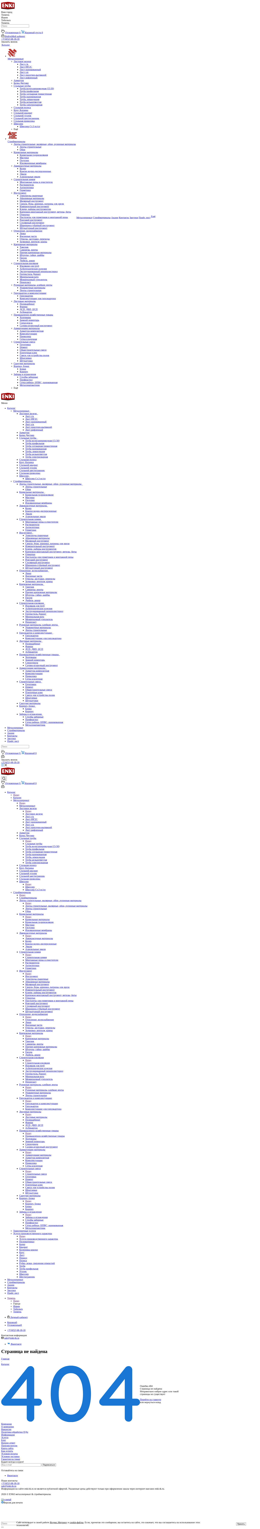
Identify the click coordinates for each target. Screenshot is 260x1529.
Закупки (11, 738)
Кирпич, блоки (27, 706)
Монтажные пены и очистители (41, 522)
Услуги (4, 1437)
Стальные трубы (28, 438)
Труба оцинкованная (35, 448)
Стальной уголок (28, 467)
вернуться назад (152, 1402)
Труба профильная (34, 443)
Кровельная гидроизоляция (39, 495)
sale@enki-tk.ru (11, 1338)
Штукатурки (31, 700)
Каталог (11, 408)
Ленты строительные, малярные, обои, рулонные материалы (51, 484)
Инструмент (26, 532)
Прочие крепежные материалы (41, 592)
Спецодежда (31, 662)
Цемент (29, 687)
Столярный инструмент (37, 562)
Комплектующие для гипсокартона (43, 638)
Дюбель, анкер (32, 600)
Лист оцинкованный (35, 421)
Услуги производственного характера (38, 1239)
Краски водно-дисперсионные (41, 511)
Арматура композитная (37, 671)
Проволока (31, 676)
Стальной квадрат (28, 465)
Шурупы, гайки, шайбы (37, 595)
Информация (8, 1434)
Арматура (24, 432)
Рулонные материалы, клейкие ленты (39, 624)
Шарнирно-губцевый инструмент (42, 565)
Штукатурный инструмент (39, 568)
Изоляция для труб (35, 606)
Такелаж (29, 587)
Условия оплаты (9, 1453)
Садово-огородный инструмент (41, 665)
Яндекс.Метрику (58, 1522)
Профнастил (31, 719)
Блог (3, 1440)
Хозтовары (30, 657)
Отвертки (30, 554)
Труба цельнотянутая (36, 454)
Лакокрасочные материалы (33, 505)
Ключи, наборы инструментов (40, 549)
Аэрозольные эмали (35, 516)
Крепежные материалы (31, 584)
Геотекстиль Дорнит (35, 614)
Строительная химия (30, 519)
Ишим (16, 1306)
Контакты (12, 735)
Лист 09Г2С (31, 419)
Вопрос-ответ (8, 1443)
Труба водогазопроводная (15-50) (42, 440)
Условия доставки (10, 1456)
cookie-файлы (77, 1522)
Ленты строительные (36, 486)
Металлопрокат (21, 411)
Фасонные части (33, 576)
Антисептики (32, 527)
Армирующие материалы (32, 668)
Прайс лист (13, 741)
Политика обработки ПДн (14, 1432)
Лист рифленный (34, 430)
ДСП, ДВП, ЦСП (34, 649)
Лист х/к (29, 424)
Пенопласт (30, 622)
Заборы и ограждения (31, 714)
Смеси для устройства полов (40, 695)
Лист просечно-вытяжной (38, 427)
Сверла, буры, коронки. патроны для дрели (47, 543)
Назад (16, 795)
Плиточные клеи (34, 692)
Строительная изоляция (32, 603)
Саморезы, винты (34, 589)
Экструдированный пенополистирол (44, 611)
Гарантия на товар (10, 1459)
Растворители (32, 524)
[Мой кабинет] (2, 757)
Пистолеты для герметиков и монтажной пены (49, 557)
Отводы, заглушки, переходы (40, 578)
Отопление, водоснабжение (34, 570)
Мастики (29, 497)
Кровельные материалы (32, 492)
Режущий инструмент (36, 560)
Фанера (29, 646)
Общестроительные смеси (38, 689)
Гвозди (28, 597)
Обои (28, 489)
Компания (6, 1424)
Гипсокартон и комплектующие (36, 633)
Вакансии (6, 1429)
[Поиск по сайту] (2, 29)
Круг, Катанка (26, 462)
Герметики (30, 530)
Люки (28, 573)
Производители (9, 1445)
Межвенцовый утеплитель (39, 619)
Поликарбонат (32, 643)
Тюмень (17, 1311)
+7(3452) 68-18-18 (10, 39)
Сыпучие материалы (29, 703)
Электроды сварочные (36, 535)
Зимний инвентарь (35, 660)
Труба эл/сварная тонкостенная (41, 446)
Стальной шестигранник (32, 470)
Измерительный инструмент (40, 546)
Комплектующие (34, 673)
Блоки (28, 708)
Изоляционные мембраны (38, 503)
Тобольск (18, 1309)
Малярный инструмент (37, 541)
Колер (28, 508)
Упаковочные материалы (38, 627)
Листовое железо (28, 413)
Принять (241, 1524)
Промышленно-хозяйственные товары (39, 654)
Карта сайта (7, 1448)
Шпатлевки (31, 698)
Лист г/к (29, 416)
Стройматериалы (22, 481)
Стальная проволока (29, 473)
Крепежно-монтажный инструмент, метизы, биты (51, 551)
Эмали (28, 513)
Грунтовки (30, 684)
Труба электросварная (36, 457)
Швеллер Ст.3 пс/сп (35, 478)
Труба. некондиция (35, 451)
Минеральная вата (34, 616)
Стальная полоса (27, 459)
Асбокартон (31, 652)
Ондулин (30, 500)
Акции (10, 733)
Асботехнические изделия (38, 608)
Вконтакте (16, 1344)
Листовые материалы (30, 641)
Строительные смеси (30, 681)
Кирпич (29, 711)
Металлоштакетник (35, 725)
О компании (7, 1426)
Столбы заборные (34, 717)
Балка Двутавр (26, 435)
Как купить (7, 1451)
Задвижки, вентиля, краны (39, 581)
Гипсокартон (32, 635)
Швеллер (24, 476)
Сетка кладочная (33, 679)
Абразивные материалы (37, 538)
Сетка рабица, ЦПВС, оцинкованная (44, 722)
